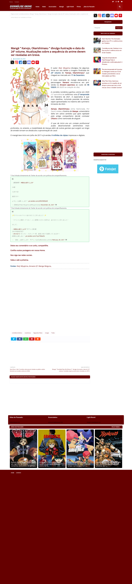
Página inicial (14, 14)
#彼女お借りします (27, 183)
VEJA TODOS (116, 427)
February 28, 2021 (58, 240)
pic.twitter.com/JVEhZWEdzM (38, 201)
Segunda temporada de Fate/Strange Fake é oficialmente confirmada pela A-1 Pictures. (112, 61)
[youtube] (122, 1)
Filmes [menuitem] (79, 6)
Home (11, 2)
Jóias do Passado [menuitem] (89, 6)
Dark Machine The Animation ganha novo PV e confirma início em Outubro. (112, 41)
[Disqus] (50, 300)
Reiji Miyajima (64, 68)
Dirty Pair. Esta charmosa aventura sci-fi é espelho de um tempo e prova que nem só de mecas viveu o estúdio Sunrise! (112, 84)
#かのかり (16, 234)
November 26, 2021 (47, 205)
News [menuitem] (44, 6)
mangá (47, 333)
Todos (53, 333)
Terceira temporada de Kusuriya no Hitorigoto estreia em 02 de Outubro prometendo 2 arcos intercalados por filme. (112, 73)
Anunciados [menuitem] (52, 6)
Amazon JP (33, 266)
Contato (17, 2)
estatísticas (28, 333)
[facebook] (118, 1)
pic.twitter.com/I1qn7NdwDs (35, 236)
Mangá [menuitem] (61, 6)
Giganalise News (37, 333)
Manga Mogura (45, 266)
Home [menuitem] (37, 6)
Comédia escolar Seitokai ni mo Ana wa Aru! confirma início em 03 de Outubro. (112, 50)
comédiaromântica (24, 14)
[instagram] (116, 1)
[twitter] (113, 1)
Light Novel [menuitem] (70, 6)
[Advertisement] (49, 32)
